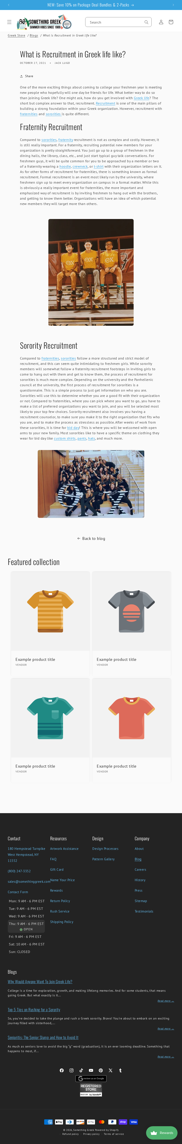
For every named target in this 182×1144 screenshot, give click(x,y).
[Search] (146, 22)
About (139, 848)
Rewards (56, 890)
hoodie (65, 166)
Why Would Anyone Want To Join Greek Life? (40, 981)
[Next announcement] (173, 5)
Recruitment (105, 103)
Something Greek (83, 1130)
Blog (138, 859)
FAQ (53, 859)
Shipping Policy (61, 922)
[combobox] (118, 22)
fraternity (65, 139)
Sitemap (141, 901)
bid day (73, 427)
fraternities (29, 114)
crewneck (80, 166)
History (140, 880)
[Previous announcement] (9, 5)
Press (138, 890)
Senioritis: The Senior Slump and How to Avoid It (43, 1037)
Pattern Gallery (103, 859)
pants (82, 438)
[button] (9, 22)
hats (91, 438)
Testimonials (144, 911)
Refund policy (70, 1134)
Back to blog (93, 538)
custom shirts (65, 438)
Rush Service (60, 911)
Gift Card (57, 869)
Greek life (141, 98)
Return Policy (60, 901)
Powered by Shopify (107, 1130)
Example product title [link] (35, 659)
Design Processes (105, 848)
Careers (140, 869)
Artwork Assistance (64, 848)
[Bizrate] (176, 1141)
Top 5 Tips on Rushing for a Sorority (34, 1009)
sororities (54, 114)
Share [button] (29, 76)
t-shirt (99, 166)
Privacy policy (91, 1134)
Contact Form (18, 892)
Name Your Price (62, 880)
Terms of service (114, 1134)
